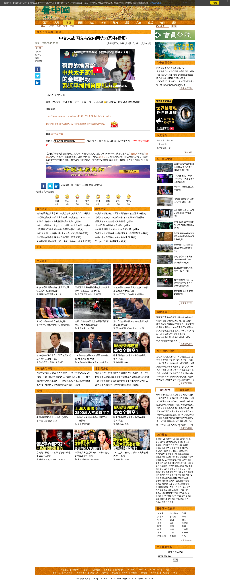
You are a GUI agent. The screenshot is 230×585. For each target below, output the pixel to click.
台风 (84, 328)
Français (142, 570)
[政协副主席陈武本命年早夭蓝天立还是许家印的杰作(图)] (54, 334)
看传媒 (134, 573)
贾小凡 (160, 516)
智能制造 (120, 362)
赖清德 (186, 454)
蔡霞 (37, 58)
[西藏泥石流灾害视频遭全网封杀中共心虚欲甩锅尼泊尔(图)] (165, 164)
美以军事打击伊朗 (165, 140)
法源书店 (94, 573)
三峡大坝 (178, 445)
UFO (165, 454)
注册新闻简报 (165, 547)
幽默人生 (163, 499)
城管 (46, 421)
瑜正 (159, 532)
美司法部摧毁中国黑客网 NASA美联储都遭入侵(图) (184, 225)
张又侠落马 (162, 144)
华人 (175, 487)
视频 (174, 22)
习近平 (38, 51)
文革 (167, 502)
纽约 (115, 22)
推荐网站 (57, 573)
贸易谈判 (183, 457)
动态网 (166, 573)
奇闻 (162, 22)
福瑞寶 (144, 573)
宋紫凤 (160, 513)
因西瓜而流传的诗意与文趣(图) (170, 68)
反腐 (170, 463)
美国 (80, 22)
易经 (158, 499)
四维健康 (161, 536)
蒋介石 (187, 493)
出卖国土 (159, 445)
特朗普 (182, 439)
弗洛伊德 (159, 454)
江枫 (172, 532)
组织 (55, 421)
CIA (92, 362)
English (130, 570)
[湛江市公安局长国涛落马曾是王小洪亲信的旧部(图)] (131, 300)
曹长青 (173, 536)
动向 (43, 26)
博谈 (103, 22)
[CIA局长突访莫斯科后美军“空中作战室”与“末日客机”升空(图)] (92, 334)
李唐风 (185, 523)
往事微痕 (166, 451)
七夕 (80, 459)
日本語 (166, 570)
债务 (190, 466)
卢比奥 (188, 439)
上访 (186, 478)
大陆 (56, 22)
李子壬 (185, 532)
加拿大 (177, 466)
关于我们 (96, 570)
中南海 (51, 26)
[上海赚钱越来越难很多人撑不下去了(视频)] (92, 396)
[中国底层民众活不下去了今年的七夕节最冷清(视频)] (92, 431)
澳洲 (164, 493)
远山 (172, 520)
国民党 (181, 451)
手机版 (110, 43)
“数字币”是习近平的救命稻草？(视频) (112, 225)
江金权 (131, 294)
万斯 (173, 457)
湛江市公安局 (138, 328)
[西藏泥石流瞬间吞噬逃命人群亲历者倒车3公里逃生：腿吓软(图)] (92, 266)
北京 (88, 328)
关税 (163, 457)
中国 (47, 294)
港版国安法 (184, 448)
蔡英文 (190, 472)
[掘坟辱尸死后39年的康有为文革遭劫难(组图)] (165, 245)
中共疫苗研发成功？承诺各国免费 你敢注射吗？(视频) (120, 213)
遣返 (161, 490)
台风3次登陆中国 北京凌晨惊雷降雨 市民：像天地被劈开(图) (184, 282)
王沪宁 (125, 294)
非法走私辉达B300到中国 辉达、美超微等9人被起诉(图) (184, 179)
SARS (177, 484)
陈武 (41, 362)
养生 (171, 502)
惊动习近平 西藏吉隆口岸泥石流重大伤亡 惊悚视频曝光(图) (183, 259)
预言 (182, 499)
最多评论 (165, 389)
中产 (175, 472)
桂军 (172, 493)
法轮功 (158, 481)
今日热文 (42, 260)
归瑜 (184, 516)
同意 (215, 3)
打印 (133, 43)
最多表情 (184, 389)
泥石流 (42, 294)
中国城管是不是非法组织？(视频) (52, 417)
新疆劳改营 (184, 484)
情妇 (157, 463)
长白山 (158, 484)
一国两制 (189, 463)
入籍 (174, 490)
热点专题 (162, 135)
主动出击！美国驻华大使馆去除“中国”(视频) (115, 237)
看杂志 (105, 573)
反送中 (184, 460)
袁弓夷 (176, 448)
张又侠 (182, 442)
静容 (172, 529)
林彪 (169, 496)
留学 (188, 487)
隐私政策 (119, 570)
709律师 (180, 478)
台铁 (172, 445)
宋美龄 (158, 496)
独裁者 (42, 459)
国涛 (118, 328)
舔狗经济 (95, 459)
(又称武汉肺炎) (169, 439)
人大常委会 (139, 294)
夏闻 (184, 520)
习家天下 (56, 459)
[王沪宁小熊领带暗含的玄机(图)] (54, 300)
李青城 (185, 529)
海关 (157, 490)
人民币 (176, 469)
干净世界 (68, 573)
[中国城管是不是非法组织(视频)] (54, 396)
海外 (187, 490)
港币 (190, 469)
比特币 (166, 469)
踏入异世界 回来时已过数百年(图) (171, 78)
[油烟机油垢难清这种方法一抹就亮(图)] (165, 199)
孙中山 (181, 493)
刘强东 (162, 475)
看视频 (115, 573)
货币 (171, 469)
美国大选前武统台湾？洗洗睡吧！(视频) (114, 221)
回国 (170, 490)
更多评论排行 (186, 428)
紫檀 (92, 328)
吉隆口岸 (57, 294)
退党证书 (155, 573)
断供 (127, 459)
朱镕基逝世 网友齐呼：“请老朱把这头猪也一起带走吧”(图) (64, 241)
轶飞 (159, 520)
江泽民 (38, 55)
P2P (191, 475)
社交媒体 (163, 466)
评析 (72, 26)
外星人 (158, 502)
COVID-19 (164, 442)
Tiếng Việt (155, 570)
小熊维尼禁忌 (65, 325)
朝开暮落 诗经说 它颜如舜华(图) (170, 334)
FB (168, 466)
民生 (182, 490)
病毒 (157, 442)
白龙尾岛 (165, 484)
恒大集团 (59, 362)
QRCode (65, 185)
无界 (175, 573)
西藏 (51, 294)
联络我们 (76, 570)
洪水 (171, 448)
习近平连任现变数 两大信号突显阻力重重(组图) (59, 237)
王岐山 (180, 454)
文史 (138, 22)
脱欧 (182, 466)
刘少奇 (174, 496)
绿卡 (178, 490)
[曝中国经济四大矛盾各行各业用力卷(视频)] (131, 334)
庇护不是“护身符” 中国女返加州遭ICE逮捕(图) (184, 213)
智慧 (169, 499)
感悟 (174, 499)
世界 (127, 22)
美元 (161, 469)
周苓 (159, 523)
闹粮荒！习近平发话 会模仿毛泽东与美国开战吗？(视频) (121, 233)
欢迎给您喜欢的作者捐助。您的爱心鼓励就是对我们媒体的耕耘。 (77, 124)
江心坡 (171, 484)
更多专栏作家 (186, 540)
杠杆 (157, 469)
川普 (177, 439)
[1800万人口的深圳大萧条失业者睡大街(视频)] (131, 431)
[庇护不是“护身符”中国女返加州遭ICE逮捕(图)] (165, 210)
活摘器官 (166, 445)
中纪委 (123, 328)
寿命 (163, 502)
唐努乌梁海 (184, 481)
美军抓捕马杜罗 (164, 148)
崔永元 (164, 460)
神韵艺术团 (82, 573)
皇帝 (183, 496)
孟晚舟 (158, 457)
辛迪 (184, 536)
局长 (96, 362)
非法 (50, 421)
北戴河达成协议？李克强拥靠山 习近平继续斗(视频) (119, 217)
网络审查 (165, 481)
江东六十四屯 (174, 481)
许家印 (52, 362)
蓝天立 (46, 362)
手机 (178, 499)
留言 (127, 43)
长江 (163, 448)
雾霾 (157, 478)
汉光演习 (159, 451)
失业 (80, 424)
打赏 (122, 43)
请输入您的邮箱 (175, 552)
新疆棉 (185, 445)
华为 (161, 463)
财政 (167, 472)
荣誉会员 (133, 153)
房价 (171, 475)
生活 (150, 22)
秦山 (159, 529)
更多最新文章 (186, 344)
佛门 (63, 459)
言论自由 (159, 487)
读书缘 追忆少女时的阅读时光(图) (171, 85)
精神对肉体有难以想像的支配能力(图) (173, 337)
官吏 (65, 26)
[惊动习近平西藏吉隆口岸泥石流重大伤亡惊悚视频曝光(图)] (54, 266)
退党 (186, 451)
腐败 (165, 463)
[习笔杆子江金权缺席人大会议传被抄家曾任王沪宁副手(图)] (131, 266)
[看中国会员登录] (175, 35)
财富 (171, 472)
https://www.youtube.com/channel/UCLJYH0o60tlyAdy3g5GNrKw (78, 116)
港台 (92, 22)
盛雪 (172, 526)
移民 (179, 487)
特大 (138, 43)
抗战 (176, 493)
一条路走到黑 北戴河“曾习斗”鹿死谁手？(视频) (117, 229)
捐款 (86, 570)
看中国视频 (57, 134)
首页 (45, 22)
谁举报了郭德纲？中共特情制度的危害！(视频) (59, 221)
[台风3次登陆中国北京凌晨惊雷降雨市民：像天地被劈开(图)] (92, 300)
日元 (185, 469)
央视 (171, 487)
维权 (175, 478)
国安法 (158, 448)
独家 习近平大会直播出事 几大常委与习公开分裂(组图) (62, 233)
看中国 (57, 12)
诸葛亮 (188, 496)
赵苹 (184, 526)
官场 (68, 22)
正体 (117, 43)
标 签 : (39, 48)
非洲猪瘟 (181, 475)
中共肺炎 (159, 439)
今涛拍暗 (174, 513)
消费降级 (86, 424)
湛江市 (129, 328)
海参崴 (180, 472)
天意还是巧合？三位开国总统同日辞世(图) (175, 71)
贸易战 (171, 442)
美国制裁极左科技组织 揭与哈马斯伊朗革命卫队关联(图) (184, 236)
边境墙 (168, 457)
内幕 (59, 26)
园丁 (159, 526)
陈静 (172, 523)
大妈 (167, 475)
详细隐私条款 (155, 3)
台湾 (185, 472)
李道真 (173, 516)
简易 (184, 513)
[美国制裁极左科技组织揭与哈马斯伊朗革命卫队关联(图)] (165, 233)
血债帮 (49, 459)
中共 (169, 454)
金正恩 (174, 454)
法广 (157, 466)
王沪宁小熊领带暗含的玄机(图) (50, 321)
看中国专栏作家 (166, 508)
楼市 (163, 472)
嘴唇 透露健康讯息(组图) (167, 340)
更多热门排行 (186, 383)
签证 (165, 490)
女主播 (166, 487)
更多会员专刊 (186, 88)
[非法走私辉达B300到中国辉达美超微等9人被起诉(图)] (165, 176)
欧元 (181, 469)
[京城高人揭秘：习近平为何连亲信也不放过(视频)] (54, 431)
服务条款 (108, 570)
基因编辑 (163, 478)
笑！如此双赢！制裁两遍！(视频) (110, 241)
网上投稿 (65, 570)
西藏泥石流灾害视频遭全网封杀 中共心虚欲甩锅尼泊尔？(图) (184, 167)
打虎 (174, 463)
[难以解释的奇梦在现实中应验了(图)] (165, 268)
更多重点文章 (186, 303)
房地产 (158, 472)
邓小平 (164, 496)
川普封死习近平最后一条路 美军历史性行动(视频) (60, 229)
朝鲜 (172, 466)
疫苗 (167, 448)
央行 (186, 466)
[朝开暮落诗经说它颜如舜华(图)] (165, 291)
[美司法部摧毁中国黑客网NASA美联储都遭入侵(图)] (165, 222)
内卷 (126, 362)
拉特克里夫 (103, 362)
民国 (168, 493)
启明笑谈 (39, 61)
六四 (187, 442)
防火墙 (170, 478)
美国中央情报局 (84, 362)
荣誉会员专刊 (165, 62)
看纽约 (125, 573)
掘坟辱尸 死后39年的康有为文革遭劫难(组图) (183, 248)
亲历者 (99, 294)
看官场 (49, 31)
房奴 (123, 459)
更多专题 (188, 152)
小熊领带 (49, 325)
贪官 (189, 460)
